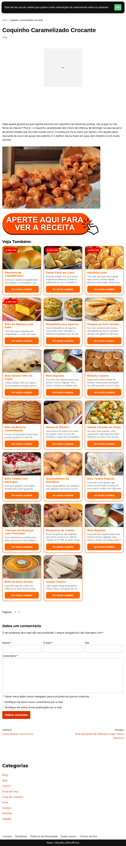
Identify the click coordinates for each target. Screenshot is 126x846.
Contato (7, 836)
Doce (5, 802)
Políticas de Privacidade (44, 836)
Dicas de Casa (10, 791)
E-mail (48, 642)
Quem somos (68, 836)
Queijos (6, 808)
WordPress (73, 842)
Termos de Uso (88, 836)
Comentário (10, 656)
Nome (6, 642)
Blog (4, 37)
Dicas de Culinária (12, 797)
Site (87, 642)
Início (5, 20)
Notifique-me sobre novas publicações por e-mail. (33, 707)
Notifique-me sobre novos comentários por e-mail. (34, 702)
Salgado (7, 818)
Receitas (7, 813)
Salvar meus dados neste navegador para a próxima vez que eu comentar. (47, 696)
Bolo (5, 780)
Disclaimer (21, 836)
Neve (50, 842)
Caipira (6, 786)
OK (117, 7)
